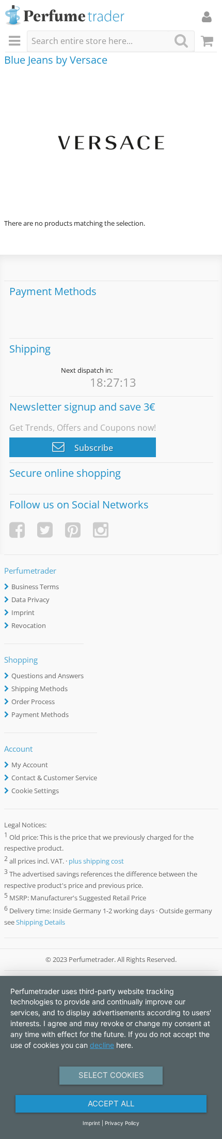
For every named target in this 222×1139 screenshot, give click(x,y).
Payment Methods (40, 714)
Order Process (33, 701)
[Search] (181, 40)
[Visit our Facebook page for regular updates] (17, 530)
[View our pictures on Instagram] (100, 530)
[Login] (207, 16)
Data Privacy (30, 599)
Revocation (28, 625)
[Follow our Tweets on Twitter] (45, 530)
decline (102, 1045)
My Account (29, 764)
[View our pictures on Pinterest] (73, 530)
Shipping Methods (39, 688)
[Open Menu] (16, 41)
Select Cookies (111, 1075)
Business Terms (35, 586)
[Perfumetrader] (64, 15)
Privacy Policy (122, 1123)
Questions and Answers (47, 675)
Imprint (23, 612)
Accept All (111, 1103)
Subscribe (92, 448)
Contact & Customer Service (54, 777)
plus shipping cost (96, 861)
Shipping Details (40, 922)
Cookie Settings (35, 790)
